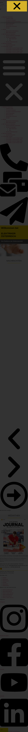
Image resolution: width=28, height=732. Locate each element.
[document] (14, 366)
